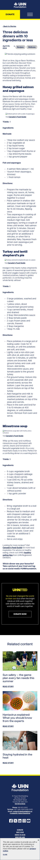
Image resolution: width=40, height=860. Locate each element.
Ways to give (20, 835)
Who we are (20, 837)
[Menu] (30, 15)
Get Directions (20, 804)
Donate (10, 14)
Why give (20, 832)
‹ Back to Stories (9, 26)
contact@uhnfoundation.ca (22, 811)
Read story (8, 686)
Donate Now (20, 614)
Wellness (32, 47)
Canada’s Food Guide (17, 117)
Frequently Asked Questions (20, 813)
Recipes (20, 47)
